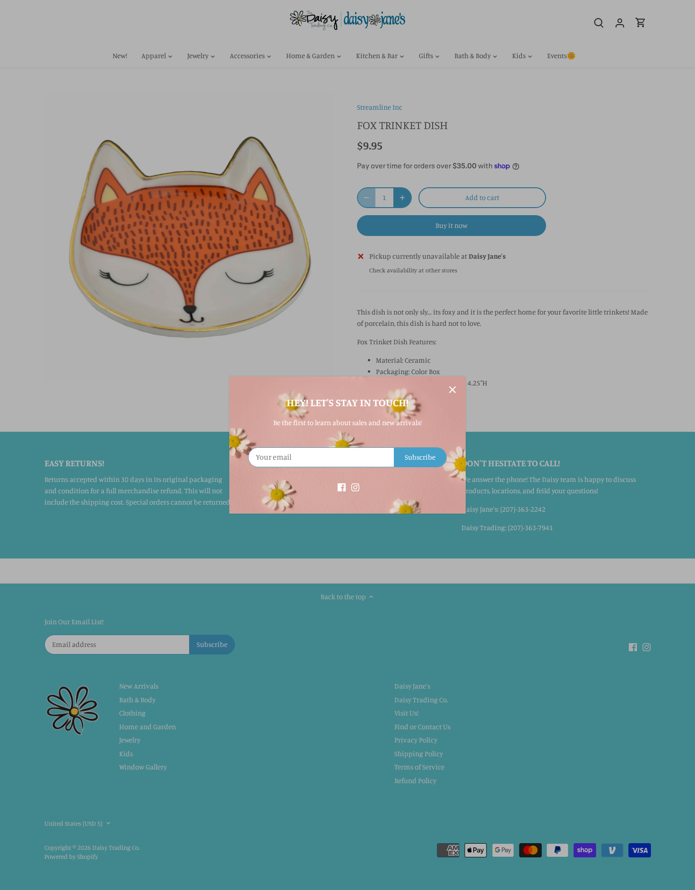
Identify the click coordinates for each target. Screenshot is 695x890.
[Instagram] (355, 486)
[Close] (452, 389)
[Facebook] (342, 486)
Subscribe (420, 457)
